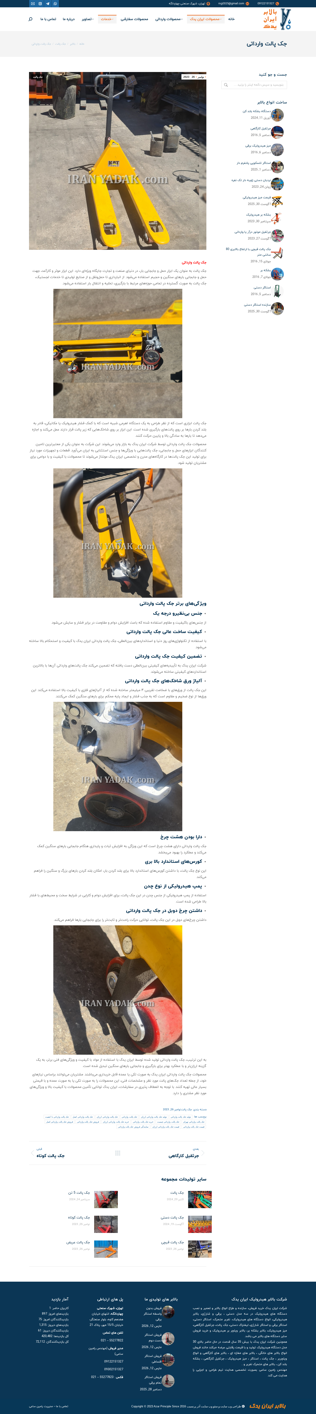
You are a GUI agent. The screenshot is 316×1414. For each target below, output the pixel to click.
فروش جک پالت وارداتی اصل (59, 1122)
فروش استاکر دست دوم (153, 1338)
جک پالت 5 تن (79, 1192)
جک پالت (38, 76)
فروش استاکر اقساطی (153, 1359)
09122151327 (266, 4)
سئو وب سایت (209, 1406)
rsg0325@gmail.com (231, 4)
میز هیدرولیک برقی (258, 146)
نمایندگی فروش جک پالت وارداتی (133, 1127)
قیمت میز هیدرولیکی (257, 198)
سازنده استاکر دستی (257, 305)
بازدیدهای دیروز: (58, 1325)
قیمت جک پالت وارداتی (193, 1127)
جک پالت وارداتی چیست (168, 1122)
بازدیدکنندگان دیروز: (55, 1331)
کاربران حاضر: (60, 1308)
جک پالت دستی (172, 1217)
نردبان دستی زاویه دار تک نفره (251, 180)
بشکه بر (265, 270)
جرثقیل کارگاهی (260, 129)
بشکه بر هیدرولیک (258, 215)
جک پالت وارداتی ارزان (107, 1117)
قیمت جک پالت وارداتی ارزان (165, 1127)
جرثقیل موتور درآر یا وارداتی (253, 232)
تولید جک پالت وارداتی (181, 1117)
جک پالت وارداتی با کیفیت (57, 1117)
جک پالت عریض (78, 1242)
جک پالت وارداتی (129, 1117)
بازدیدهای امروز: (58, 1314)
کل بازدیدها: (60, 1336)
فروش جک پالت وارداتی (88, 1122)
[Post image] (200, 1199)
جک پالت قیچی (172, 1242)
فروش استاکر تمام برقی (153, 1380)
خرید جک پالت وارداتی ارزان (116, 1122)
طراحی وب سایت (230, 1406)
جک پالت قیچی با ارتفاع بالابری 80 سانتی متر (248, 252)
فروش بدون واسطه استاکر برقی (153, 1314)
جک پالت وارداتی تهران (193, 1122)
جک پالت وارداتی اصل (83, 1117)
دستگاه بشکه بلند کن (257, 111)
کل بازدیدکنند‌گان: (57, 1342)
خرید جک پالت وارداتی (143, 1122)
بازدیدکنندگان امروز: (55, 1319)
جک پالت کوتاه (79, 1217)
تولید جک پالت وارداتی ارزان (154, 1117)
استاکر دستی (262, 288)
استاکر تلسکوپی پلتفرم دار (254, 163)
